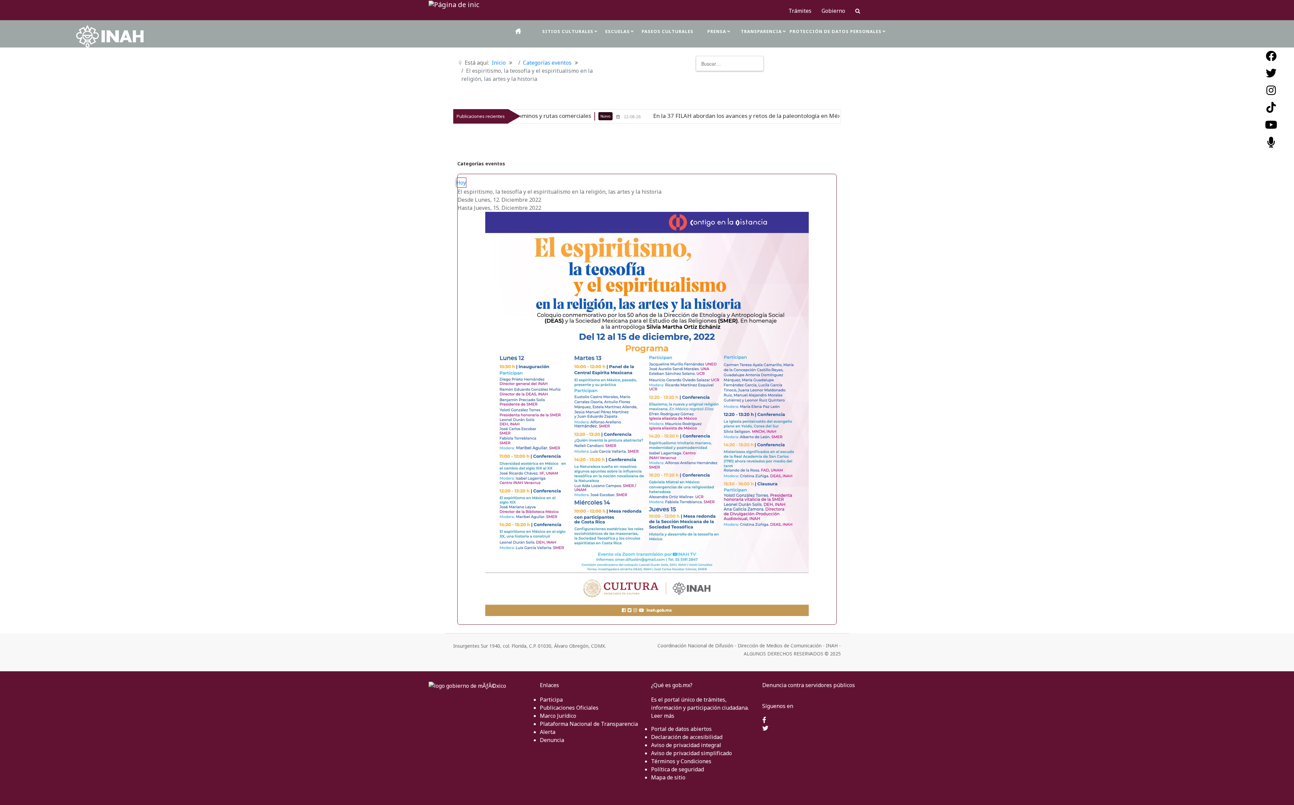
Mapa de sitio (668, 777)
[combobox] (730, 63)
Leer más (662, 715)
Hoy (461, 182)
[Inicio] (518, 31)
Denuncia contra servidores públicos (808, 685)
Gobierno (833, 10)
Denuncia (552, 740)
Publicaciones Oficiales (569, 707)
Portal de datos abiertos (681, 729)
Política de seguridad (677, 769)
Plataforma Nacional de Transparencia (589, 724)
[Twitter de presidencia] (765, 728)
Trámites (800, 10)
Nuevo (529, 116)
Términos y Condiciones (681, 761)
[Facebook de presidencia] (764, 720)
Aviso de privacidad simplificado (691, 753)
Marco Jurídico (558, 715)
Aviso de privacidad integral (686, 745)
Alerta (547, 732)
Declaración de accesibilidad (686, 737)
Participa (551, 699)
